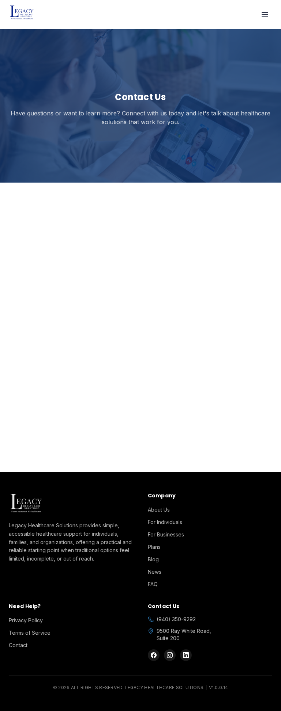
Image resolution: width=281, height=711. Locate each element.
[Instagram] (170, 655)
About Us (159, 510)
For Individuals (165, 522)
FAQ (153, 584)
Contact (18, 645)
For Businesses (166, 534)
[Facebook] (154, 655)
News (154, 572)
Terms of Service (29, 633)
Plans (154, 547)
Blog (153, 559)
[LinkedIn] (186, 655)
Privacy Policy (26, 620)
